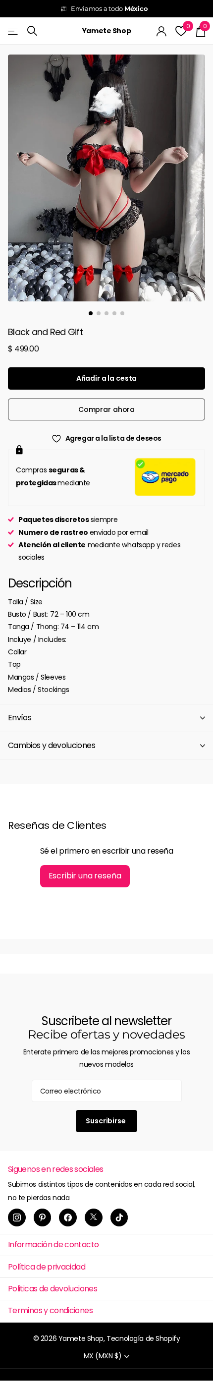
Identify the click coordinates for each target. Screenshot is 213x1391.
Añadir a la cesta (106, 378)
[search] (32, 31)
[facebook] (68, 1217)
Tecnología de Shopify (143, 1338)
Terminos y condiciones (50, 1310)
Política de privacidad (46, 1267)
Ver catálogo (13, 31)
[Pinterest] (43, 1217)
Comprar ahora (106, 409)
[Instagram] (17, 1217)
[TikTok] (119, 1217)
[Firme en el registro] (162, 31)
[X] (94, 1217)
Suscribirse (106, 1121)
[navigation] (91, 313)
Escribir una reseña (85, 875)
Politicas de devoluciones (52, 1288)
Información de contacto (53, 1244)
